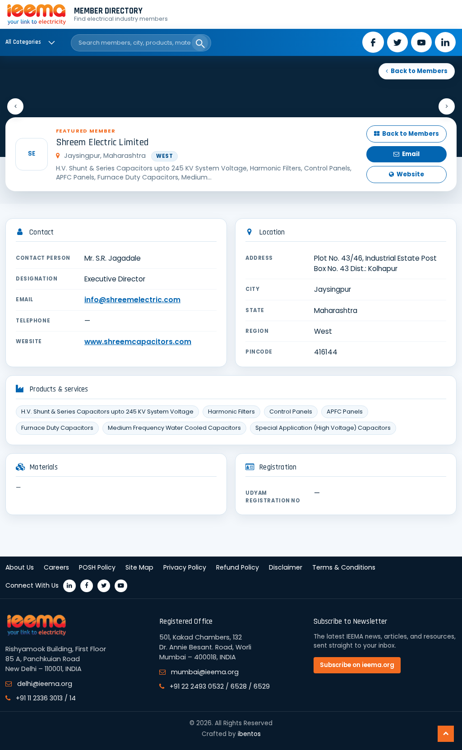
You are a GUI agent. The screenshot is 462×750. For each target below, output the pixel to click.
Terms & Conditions (343, 567)
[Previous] (15, 106)
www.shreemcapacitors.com (137, 341)
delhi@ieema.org (44, 683)
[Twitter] (103, 586)
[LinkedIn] (69, 586)
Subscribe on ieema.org (357, 665)
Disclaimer (285, 567)
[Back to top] (446, 734)
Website (410, 174)
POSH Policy (97, 567)
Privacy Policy (184, 567)
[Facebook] (86, 586)
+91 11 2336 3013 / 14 (46, 698)
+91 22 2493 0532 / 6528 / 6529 (220, 686)
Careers (56, 567)
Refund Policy (237, 567)
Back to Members (419, 71)
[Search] (200, 43)
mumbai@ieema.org (205, 671)
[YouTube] (121, 586)
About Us (19, 567)
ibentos (249, 734)
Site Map (139, 567)
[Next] (447, 106)
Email (411, 154)
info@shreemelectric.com (132, 299)
